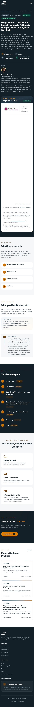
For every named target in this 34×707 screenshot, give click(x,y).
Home (2, 11)
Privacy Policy (21, 207)
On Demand (4, 652)
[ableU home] (3, 2)
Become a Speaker (6, 666)
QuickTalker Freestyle (6, 674)
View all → (29, 550)
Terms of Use (27, 207)
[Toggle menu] (31, 3)
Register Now (8, 534)
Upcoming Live (5, 649)
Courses (8, 11)
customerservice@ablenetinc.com (18, 220)
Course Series (5, 655)
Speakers (3, 663)
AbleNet (3, 671)
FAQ (2, 668)
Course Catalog (5, 647)
